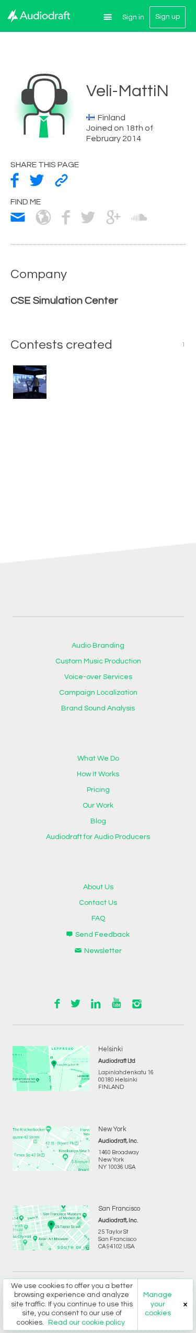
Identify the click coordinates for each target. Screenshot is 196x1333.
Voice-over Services (98, 677)
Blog (98, 821)
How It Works (98, 774)
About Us (98, 887)
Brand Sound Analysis (98, 708)
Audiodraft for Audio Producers (98, 837)
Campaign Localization (98, 692)
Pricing (98, 790)
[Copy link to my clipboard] (61, 180)
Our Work (98, 805)
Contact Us (98, 902)
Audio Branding (98, 645)
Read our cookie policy (86, 1322)
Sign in (133, 17)
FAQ (98, 918)
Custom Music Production (98, 661)
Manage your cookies (157, 1304)
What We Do (98, 758)
